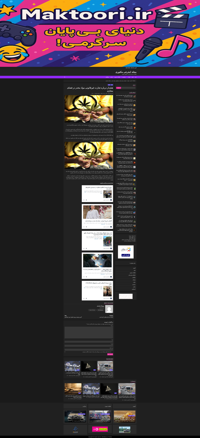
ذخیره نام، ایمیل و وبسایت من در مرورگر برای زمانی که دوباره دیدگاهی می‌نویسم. (96, 351)
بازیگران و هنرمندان (132, 275)
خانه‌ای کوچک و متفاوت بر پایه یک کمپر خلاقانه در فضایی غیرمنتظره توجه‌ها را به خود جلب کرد (124, 225)
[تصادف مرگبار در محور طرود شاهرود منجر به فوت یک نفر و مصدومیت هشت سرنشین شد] (105, 366)
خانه (135, 77)
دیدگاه (111, 325)
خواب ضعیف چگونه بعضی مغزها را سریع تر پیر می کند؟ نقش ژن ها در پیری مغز (124, 175)
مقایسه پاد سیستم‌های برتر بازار (129, 240)
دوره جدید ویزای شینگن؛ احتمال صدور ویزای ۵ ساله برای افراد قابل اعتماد (125, 158)
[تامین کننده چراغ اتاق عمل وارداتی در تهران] (72, 366)
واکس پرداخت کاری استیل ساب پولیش (128, 239)
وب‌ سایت (111, 347)
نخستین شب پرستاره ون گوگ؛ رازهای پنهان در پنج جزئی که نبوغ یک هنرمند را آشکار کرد (125, 184)
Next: (73, 316)
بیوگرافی (107, 77)
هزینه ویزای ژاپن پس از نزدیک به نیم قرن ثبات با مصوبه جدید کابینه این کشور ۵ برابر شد (124, 212)
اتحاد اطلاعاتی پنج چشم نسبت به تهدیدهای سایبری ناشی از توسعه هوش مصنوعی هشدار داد (125, 207)
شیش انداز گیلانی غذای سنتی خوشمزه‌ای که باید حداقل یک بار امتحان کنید (124, 96)
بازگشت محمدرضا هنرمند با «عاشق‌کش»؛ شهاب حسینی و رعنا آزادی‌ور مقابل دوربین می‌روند (125, 109)
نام (112, 339)
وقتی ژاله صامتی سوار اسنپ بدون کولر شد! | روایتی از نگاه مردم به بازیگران (125, 119)
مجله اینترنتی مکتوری (125, 71)
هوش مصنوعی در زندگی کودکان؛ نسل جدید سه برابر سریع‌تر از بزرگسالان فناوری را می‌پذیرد (124, 149)
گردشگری (133, 289)
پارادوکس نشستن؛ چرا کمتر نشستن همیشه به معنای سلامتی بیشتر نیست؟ (125, 192)
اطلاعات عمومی (117, 77)
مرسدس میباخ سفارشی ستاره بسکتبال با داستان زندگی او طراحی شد (125, 100)
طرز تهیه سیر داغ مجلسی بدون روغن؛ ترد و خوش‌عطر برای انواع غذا (125, 104)
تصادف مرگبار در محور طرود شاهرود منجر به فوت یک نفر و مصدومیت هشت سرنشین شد (105, 374)
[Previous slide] (114, 411)
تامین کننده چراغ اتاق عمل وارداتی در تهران (91, 395)
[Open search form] (64, 77)
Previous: (106, 316)
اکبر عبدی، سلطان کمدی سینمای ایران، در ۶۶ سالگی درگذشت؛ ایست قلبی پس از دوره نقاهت (124, 136)
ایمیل (112, 343)
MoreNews (104, 436)
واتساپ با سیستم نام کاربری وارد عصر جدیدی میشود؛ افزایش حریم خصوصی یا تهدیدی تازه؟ (125, 188)
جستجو (134, 84)
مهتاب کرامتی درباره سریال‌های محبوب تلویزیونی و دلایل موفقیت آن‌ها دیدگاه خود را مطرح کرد (125, 230)
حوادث (129, 77)
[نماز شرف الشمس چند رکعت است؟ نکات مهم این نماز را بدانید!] (73, 389)
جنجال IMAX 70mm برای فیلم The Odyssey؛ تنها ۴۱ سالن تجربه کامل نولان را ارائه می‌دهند (125, 153)
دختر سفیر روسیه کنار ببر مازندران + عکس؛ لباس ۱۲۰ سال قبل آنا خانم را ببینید (125, 216)
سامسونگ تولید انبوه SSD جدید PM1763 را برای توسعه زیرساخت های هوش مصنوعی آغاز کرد (125, 166)
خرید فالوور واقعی (132, 237)
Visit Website (100, 310)
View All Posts (92, 310)
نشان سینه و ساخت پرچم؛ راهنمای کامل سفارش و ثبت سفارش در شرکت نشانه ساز (89, 374)
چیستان (134, 279)
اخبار (132, 77)
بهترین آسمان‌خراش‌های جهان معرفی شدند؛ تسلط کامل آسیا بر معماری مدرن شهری (125, 202)
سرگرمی (124, 77)
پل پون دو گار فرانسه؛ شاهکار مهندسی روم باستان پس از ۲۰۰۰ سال (125, 179)
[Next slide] (116, 411)
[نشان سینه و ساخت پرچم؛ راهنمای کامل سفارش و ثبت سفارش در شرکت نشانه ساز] (89, 366)
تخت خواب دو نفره (132, 235)
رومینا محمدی (110, 93)
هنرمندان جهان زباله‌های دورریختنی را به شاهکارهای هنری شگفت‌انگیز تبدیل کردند (125, 221)
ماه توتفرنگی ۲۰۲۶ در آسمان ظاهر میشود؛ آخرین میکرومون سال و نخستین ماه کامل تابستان (125, 197)
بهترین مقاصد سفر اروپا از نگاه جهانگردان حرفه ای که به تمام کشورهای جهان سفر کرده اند (124, 171)
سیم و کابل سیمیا (132, 238)
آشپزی (134, 268)
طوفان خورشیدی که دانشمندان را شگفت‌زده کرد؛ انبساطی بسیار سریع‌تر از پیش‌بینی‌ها (125, 162)
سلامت (111, 77)
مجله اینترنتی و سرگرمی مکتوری (106, 183)
